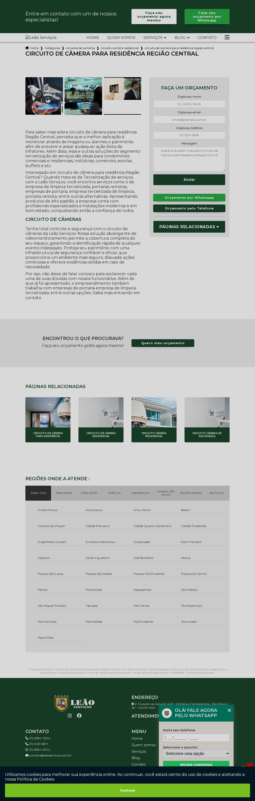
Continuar (127, 790)
